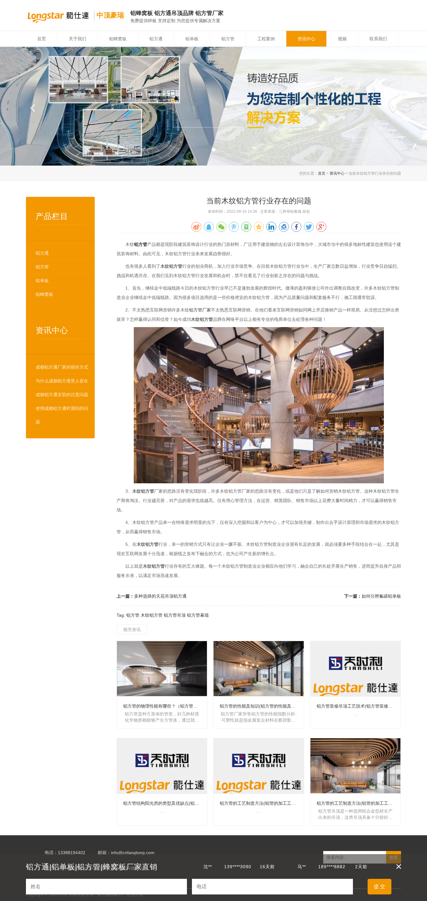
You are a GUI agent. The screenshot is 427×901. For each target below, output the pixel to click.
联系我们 (378, 38)
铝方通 (156, 38)
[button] (32, 106)
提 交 (379, 886)
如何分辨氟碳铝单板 (381, 596)
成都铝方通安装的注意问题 (62, 394)
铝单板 (191, 38)
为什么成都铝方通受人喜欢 (62, 380)
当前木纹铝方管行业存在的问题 (258, 201)
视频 (342, 38)
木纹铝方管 (152, 615)
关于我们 (77, 38)
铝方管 (227, 38)
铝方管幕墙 (198, 615)
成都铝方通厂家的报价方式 (62, 367)
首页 (41, 38)
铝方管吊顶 (175, 615)
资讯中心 (306, 38)
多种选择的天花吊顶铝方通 (160, 596)
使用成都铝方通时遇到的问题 (62, 415)
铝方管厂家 (200, 309)
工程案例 (266, 38)
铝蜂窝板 (118, 38)
